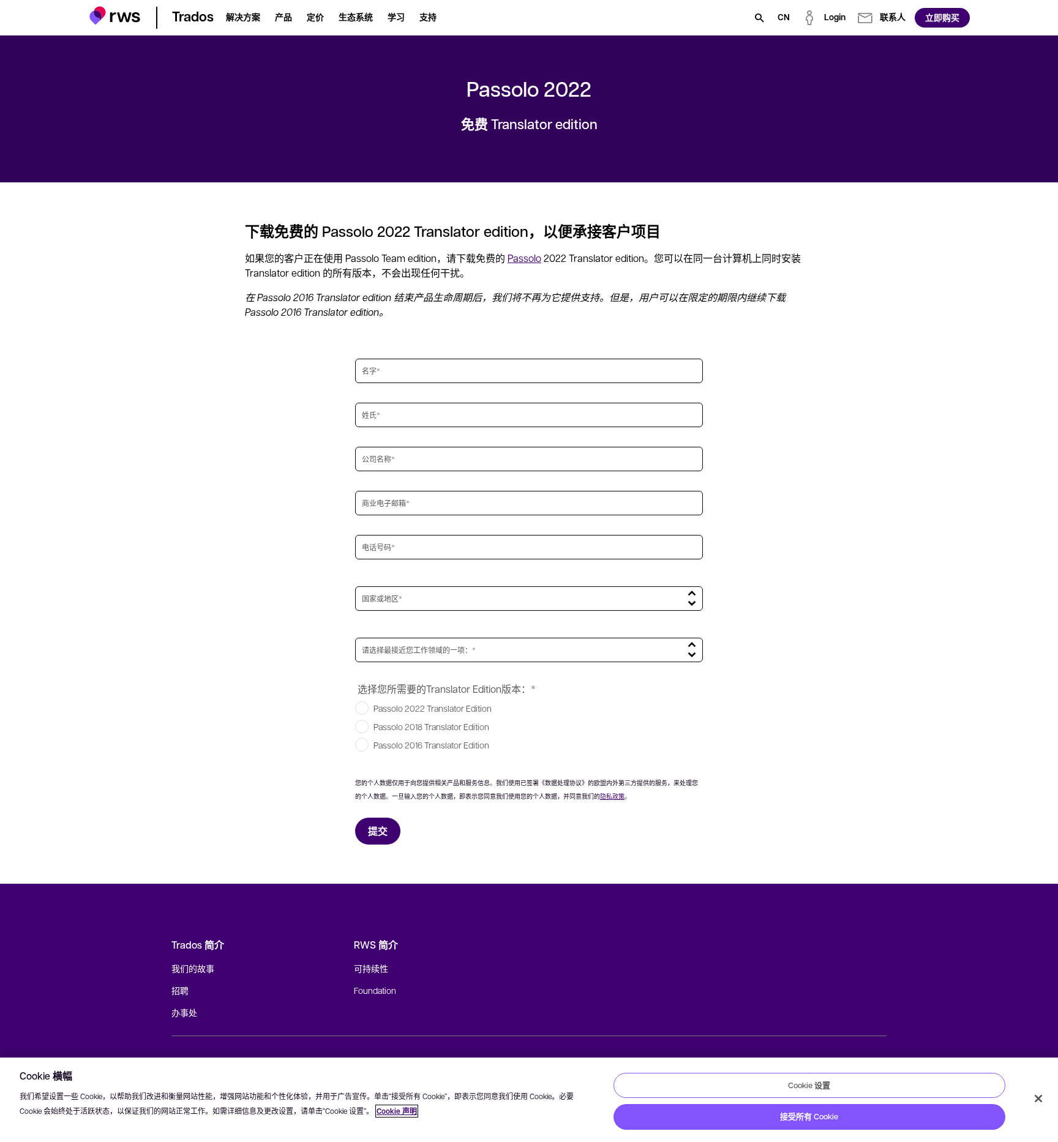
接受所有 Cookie (809, 1116)
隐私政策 (612, 796)
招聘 (180, 990)
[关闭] (1038, 1098)
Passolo (524, 258)
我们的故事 (192, 968)
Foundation (375, 990)
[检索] (759, 17)
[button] (114, 15)
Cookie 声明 (397, 1111)
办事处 (184, 1012)
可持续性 (371, 968)
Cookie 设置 (809, 1085)
